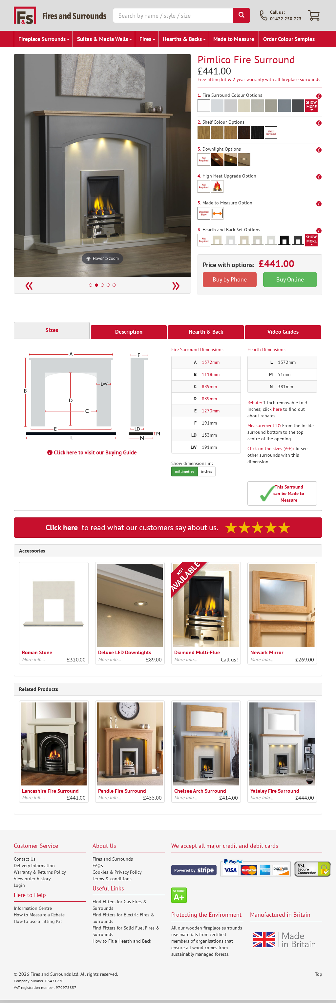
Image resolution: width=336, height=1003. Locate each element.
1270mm (211, 411)
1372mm (211, 362)
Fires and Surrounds (113, 859)
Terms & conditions (112, 879)
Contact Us (24, 859)
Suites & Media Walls (103, 39)
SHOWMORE (311, 104)
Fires (146, 39)
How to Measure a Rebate (39, 915)
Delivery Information (34, 865)
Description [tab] (128, 331)
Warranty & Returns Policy (40, 872)
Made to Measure (233, 39)
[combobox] (173, 15)
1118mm (211, 374)
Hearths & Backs (183, 39)
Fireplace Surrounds (42, 39)
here (277, 409)
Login (19, 885)
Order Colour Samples (289, 39)
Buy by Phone (230, 279)
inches (206, 471)
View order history (32, 879)
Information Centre (33, 908)
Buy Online (290, 279)
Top (318, 974)
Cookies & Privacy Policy (117, 872)
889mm (209, 386)
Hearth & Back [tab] (206, 331)
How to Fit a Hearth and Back (122, 941)
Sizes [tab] (52, 330)
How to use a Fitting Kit (38, 921)
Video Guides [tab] (283, 331)
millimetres (184, 471)
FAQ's (98, 865)
